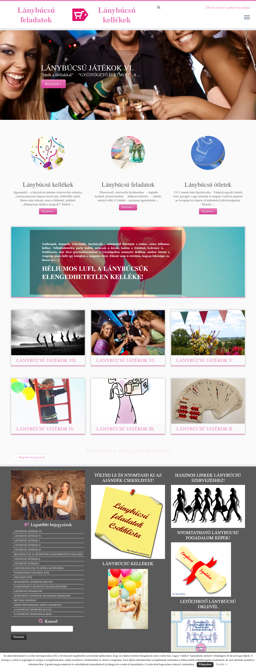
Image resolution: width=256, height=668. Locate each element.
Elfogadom (205, 664)
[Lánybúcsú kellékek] (48, 153)
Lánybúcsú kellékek (117, 14)
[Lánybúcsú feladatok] (128, 153)
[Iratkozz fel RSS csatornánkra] (160, 7)
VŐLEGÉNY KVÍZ (23, 577)
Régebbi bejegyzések (30, 457)
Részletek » (53, 84)
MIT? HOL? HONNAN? (25, 600)
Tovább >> (222, 664)
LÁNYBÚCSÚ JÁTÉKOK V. (204, 360)
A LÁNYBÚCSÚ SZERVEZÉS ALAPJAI (32, 614)
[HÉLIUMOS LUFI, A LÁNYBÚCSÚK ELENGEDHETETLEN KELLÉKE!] (106, 262)
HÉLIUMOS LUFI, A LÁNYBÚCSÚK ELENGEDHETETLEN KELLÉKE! (48, 554)
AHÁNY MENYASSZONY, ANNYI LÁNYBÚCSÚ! (38, 605)
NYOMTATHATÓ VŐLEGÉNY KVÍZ (31, 573)
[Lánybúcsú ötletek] (208, 153)
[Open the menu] (247, 18)
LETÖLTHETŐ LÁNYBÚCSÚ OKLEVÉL (33, 582)
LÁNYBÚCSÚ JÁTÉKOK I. (27, 563)
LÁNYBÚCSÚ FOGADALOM (28, 591)
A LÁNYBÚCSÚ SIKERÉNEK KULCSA (33, 609)
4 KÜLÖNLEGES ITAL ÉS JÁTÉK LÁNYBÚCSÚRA (39, 568)
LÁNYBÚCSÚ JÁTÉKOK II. (204, 428)
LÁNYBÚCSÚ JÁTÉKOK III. (125, 428)
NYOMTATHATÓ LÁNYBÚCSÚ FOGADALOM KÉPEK (40, 586)
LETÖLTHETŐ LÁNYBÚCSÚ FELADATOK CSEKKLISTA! (42, 596)
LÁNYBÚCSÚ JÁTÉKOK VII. (46, 360)
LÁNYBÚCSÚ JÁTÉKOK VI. (125, 360)
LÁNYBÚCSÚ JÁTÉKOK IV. (45, 428)
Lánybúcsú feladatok (36, 14)
